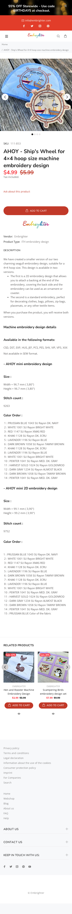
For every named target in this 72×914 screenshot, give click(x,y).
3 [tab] (37, 134)
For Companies (12, 777)
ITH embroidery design (35, 241)
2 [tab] (35, 134)
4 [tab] (40, 134)
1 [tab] (32, 134)
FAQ (5, 813)
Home (5, 44)
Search (7, 782)
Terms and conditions (16, 753)
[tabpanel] (36, 95)
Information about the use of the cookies (27, 763)
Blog (6, 803)
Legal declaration (13, 758)
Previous (5, 97)
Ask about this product (16, 191)
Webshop (9, 798)
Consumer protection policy (19, 767)
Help (6, 818)
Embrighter (21, 236)
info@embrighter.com (38, 20)
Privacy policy (11, 748)
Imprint (7, 772)
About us (8, 808)
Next (67, 97)
